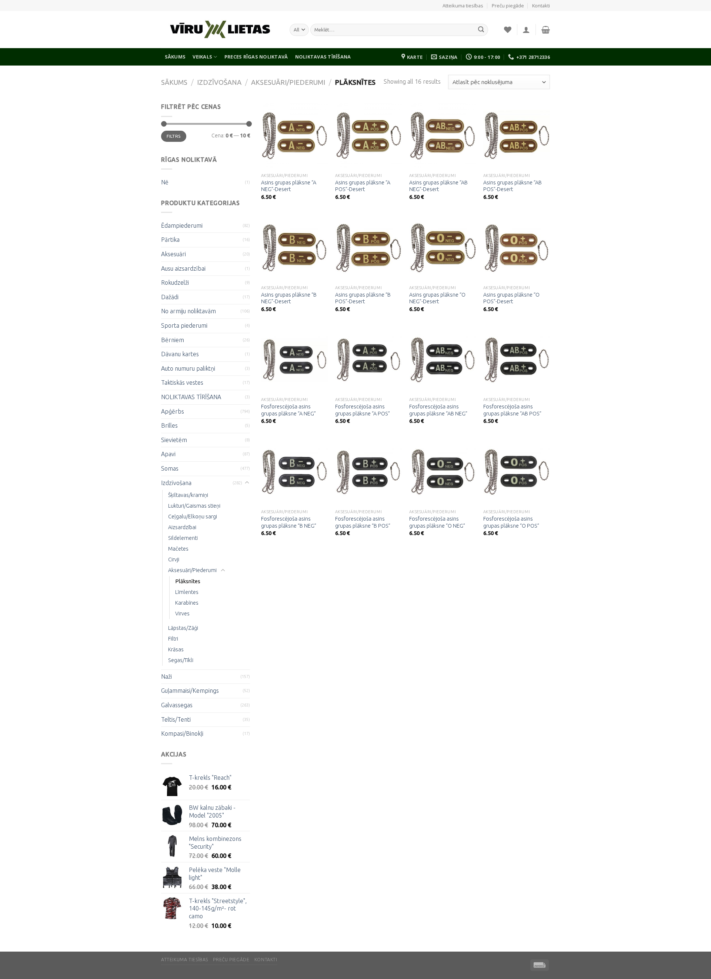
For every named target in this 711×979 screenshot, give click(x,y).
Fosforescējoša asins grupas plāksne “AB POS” (512, 410)
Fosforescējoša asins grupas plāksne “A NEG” (288, 410)
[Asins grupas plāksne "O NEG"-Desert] (442, 247)
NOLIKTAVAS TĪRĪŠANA (323, 56)
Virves (182, 614)
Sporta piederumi (184, 325)
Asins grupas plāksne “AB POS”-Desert (512, 186)
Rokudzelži (175, 282)
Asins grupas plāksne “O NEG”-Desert (437, 298)
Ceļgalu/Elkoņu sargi (192, 516)
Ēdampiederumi (182, 225)
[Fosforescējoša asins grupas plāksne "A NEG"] (294, 360)
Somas (169, 468)
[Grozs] (545, 29)
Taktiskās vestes (182, 382)
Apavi (168, 454)
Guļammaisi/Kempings (190, 690)
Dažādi (169, 297)
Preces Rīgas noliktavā (256, 56)
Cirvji (173, 559)
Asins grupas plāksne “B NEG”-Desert (289, 298)
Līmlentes (186, 592)
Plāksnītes (187, 581)
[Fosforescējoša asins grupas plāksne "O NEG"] (442, 472)
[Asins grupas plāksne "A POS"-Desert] (368, 135)
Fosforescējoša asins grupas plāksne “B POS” (362, 522)
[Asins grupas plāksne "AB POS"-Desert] (516, 135)
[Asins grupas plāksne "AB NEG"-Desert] (442, 135)
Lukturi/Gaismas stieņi (194, 506)
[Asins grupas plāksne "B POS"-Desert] (368, 247)
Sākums (175, 56)
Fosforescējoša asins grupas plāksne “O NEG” (437, 522)
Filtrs (173, 136)
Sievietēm (174, 440)
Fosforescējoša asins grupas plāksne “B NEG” (288, 522)
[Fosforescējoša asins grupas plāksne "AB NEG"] (442, 360)
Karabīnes (186, 603)
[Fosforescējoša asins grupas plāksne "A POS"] (368, 360)
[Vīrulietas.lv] (219, 30)
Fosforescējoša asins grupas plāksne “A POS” (362, 410)
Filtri (173, 639)
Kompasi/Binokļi (182, 733)
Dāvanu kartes (180, 354)
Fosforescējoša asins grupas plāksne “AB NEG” (438, 410)
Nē (164, 182)
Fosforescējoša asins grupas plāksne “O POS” (511, 522)
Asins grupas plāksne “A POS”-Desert (362, 186)
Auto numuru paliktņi (188, 368)
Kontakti (541, 5)
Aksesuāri (173, 254)
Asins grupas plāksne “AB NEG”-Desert (438, 186)
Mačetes (178, 549)
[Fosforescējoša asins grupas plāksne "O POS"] (516, 472)
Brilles (169, 425)
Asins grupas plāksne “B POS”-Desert (363, 298)
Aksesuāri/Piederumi (288, 82)
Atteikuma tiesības (463, 5)
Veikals (202, 56)
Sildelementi (183, 538)
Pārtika (170, 239)
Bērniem (172, 340)
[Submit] (481, 30)
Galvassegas (177, 705)
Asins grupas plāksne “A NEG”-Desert (288, 186)
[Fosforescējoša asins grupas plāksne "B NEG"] (294, 472)
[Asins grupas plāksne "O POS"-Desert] (516, 247)
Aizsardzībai (182, 527)
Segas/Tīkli (180, 660)
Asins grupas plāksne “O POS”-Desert (511, 298)
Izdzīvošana (219, 82)
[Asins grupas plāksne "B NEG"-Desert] (294, 247)
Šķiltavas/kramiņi (188, 495)
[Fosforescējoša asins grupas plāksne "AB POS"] (516, 360)
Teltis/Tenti (176, 719)
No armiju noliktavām (188, 311)
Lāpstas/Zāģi (183, 628)
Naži (166, 676)
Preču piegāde (508, 5)
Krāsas (176, 649)
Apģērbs (172, 411)
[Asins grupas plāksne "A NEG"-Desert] (294, 135)
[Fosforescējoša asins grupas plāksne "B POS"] (368, 472)
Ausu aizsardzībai (183, 268)
